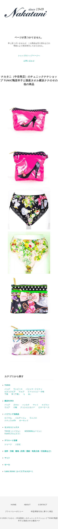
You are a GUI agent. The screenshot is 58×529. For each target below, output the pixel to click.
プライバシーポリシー (14, 511)
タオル (16, 405)
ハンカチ (26, 405)
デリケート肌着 (11, 440)
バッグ (7, 389)
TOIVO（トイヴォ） (13, 431)
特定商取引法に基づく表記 (42, 511)
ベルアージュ (20, 418)
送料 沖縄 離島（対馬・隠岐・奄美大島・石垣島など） (28, 451)
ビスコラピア (10, 392)
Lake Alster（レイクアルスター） (19, 471)
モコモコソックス (12, 427)
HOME (13, 505)
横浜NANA (9, 401)
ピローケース (43, 407)
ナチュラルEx (10, 420)
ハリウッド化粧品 (12, 414)
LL (29, 394)
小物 (15, 407)
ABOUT (27, 505)
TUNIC (7, 385)
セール (7, 465)
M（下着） (16, 394)
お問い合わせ (29, 61)
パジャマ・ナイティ (34, 389)
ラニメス (33, 418)
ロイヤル (8, 418)
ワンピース (18, 389)
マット (35, 405)
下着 (6, 394)
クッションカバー (27, 407)
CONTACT (42, 505)
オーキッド (23, 420)
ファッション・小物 (36, 392)
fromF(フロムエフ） (13, 434)
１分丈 (18, 444)
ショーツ (8, 444)
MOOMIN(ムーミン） (33, 431)
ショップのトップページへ (29, 56)
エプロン (45, 405)
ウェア (21, 392)
